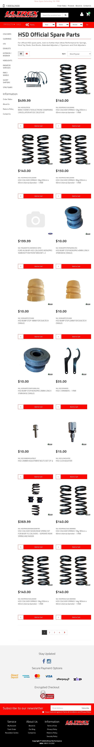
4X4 (4, 43)
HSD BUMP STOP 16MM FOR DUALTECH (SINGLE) (33, 322)
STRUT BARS (7, 87)
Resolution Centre (11, 733)
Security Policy (52, 736)
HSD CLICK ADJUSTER (64, 460)
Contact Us (87, 5)
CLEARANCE (7, 38)
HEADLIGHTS (7, 60)
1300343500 (13, 6)
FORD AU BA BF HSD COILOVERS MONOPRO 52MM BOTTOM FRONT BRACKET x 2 (35, 251)
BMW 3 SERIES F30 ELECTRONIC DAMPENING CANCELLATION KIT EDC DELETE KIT (35, 111)
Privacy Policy (86, 712)
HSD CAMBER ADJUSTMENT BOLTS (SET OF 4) (35, 460)
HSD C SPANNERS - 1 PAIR (66, 390)
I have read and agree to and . (68, 712)
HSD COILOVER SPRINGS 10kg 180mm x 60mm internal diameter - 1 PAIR (71, 532)
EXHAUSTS (7, 48)
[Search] (65, 15)
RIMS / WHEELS (6, 73)
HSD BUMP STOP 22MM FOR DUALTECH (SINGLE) (71, 322)
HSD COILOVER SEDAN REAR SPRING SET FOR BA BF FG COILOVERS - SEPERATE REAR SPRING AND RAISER (35, 534)
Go (87, 24)
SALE (18, 24)
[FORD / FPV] (50, 233)
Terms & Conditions (70, 712)
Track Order (11, 729)
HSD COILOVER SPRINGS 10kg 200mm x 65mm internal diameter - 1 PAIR (33, 602)
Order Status (62, 5)
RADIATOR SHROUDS (7, 66)
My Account (12, 725)
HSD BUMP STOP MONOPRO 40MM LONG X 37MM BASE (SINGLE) (72, 251)
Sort (63, 53)
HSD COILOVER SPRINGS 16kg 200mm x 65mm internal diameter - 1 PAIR (33, 181)
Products (71, 5)
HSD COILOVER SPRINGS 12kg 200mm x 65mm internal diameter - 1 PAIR (71, 111)
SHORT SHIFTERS (6, 81)
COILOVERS (7, 34)
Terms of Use (52, 725)
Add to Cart (38, 126)
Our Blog (32, 729)
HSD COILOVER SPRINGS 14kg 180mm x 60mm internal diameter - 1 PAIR (71, 602)
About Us (79, 5)
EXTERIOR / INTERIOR (7, 54)
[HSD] (88, 93)
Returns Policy (8, 109)
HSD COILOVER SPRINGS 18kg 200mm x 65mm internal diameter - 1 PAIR (71, 181)
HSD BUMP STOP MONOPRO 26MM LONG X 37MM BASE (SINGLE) (34, 392)
